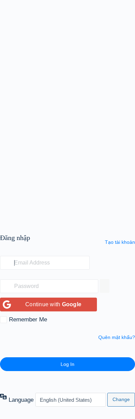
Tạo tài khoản (120, 242)
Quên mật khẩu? (116, 337)
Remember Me (28, 319)
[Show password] (104, 286)
